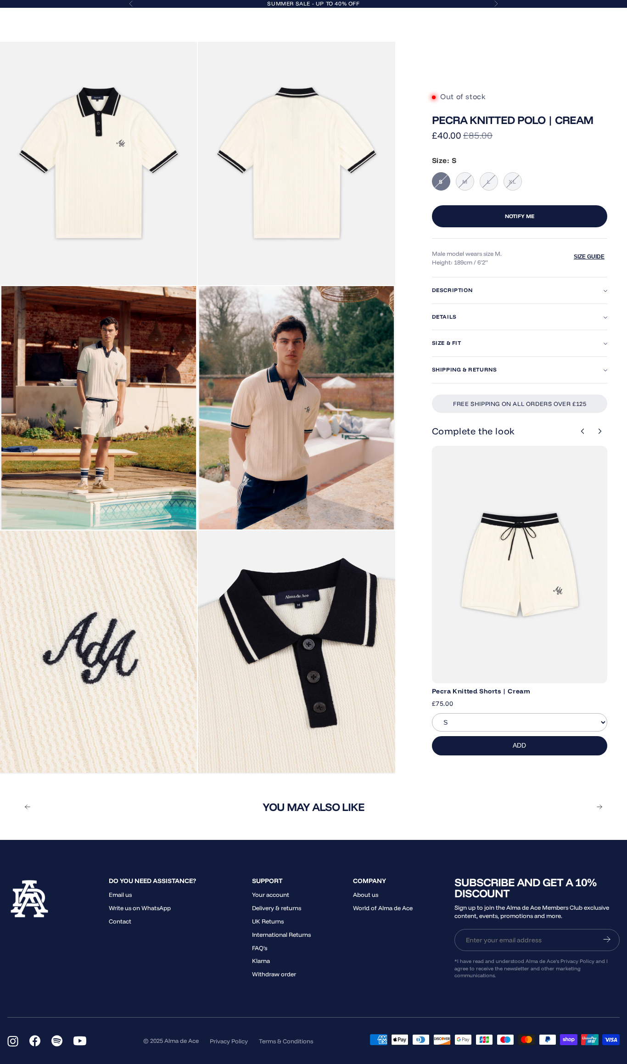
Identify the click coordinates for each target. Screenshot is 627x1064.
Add (519, 745)
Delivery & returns (276, 908)
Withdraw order (274, 974)
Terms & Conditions (286, 1041)
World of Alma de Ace (383, 908)
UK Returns (268, 921)
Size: (444, 160)
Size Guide (589, 256)
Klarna (261, 960)
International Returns (281, 934)
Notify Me (519, 216)
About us (365, 894)
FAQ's (259, 947)
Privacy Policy (229, 1041)
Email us (120, 894)
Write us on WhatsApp (140, 908)
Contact (120, 921)
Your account (270, 894)
